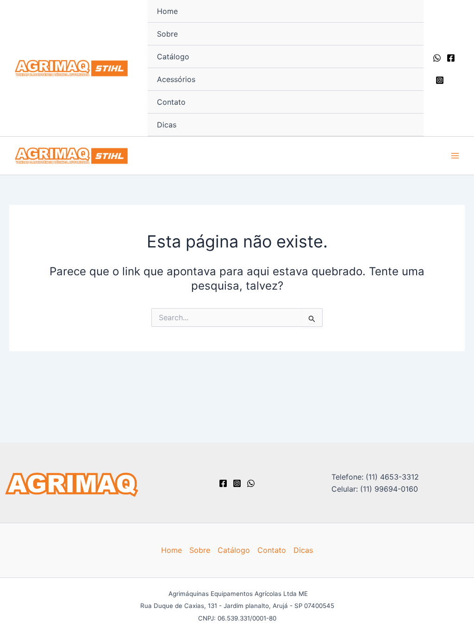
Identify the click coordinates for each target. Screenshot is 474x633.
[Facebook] (451, 58)
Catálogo (173, 56)
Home (167, 11)
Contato (171, 102)
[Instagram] (440, 80)
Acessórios (176, 79)
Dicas (166, 124)
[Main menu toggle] (455, 155)
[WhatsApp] (437, 58)
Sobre (167, 33)
